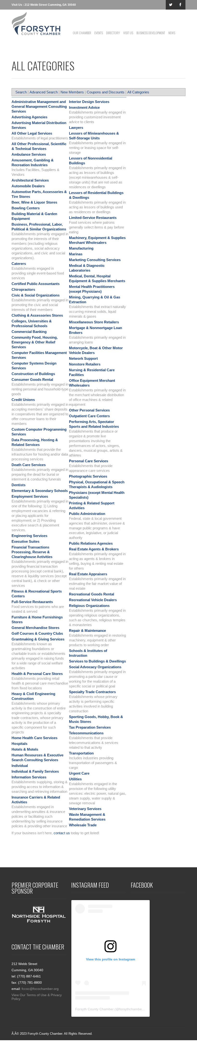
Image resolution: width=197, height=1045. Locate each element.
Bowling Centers (26, 208)
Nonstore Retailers (84, 364)
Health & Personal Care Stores (37, 674)
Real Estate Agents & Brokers (94, 549)
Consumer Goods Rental (32, 379)
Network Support (83, 358)
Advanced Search (44, 92)
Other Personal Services (89, 410)
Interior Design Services (89, 102)
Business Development (150, 32)
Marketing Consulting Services (95, 260)
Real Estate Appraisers (88, 574)
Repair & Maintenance (87, 630)
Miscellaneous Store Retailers (94, 322)
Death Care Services (29, 465)
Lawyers (76, 128)
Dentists (18, 485)
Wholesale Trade (83, 825)
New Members (72, 92)
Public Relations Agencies (91, 543)
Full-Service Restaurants (32, 602)
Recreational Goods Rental (91, 594)
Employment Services (30, 496)
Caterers (19, 264)
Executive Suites (25, 541)
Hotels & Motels (25, 749)
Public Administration (87, 514)
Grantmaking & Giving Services (38, 639)
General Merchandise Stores (35, 628)
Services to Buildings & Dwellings (97, 661)
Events (98, 32)
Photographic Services (88, 476)
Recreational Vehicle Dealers (93, 600)
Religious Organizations (89, 606)
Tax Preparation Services (90, 727)
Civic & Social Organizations (36, 295)
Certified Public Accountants (36, 284)
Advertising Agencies (29, 117)
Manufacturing (81, 248)
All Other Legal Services (32, 133)
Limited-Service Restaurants (93, 218)
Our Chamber (82, 32)
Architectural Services (30, 180)
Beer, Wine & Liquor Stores (34, 202)
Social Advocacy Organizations (95, 667)
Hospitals (19, 744)
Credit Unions (23, 400)
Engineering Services (29, 536)
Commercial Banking (29, 332)
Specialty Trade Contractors (92, 692)
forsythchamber (131, 1009)
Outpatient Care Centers (89, 416)
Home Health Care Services (34, 738)
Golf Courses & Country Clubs (37, 633)
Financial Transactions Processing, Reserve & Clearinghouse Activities (32, 552)
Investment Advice (84, 107)
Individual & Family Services (35, 771)
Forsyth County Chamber (94, 1009)
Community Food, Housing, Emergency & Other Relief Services (35, 342)
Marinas (75, 254)
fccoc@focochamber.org (40, 989)
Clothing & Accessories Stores (37, 315)
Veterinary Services (85, 809)
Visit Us (128, 32)
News (171, 32)
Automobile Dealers (28, 186)
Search (21, 92)
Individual (20, 766)
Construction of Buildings (33, 374)
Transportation (81, 753)
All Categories (138, 92)
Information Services (29, 777)
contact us (62, 833)
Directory (113, 32)
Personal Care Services (88, 461)
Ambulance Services (29, 154)
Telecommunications (86, 733)
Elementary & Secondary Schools (40, 491)
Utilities (75, 779)
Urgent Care (79, 773)
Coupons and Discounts (105, 92)
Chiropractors (23, 289)
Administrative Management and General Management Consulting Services (39, 106)
